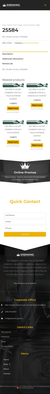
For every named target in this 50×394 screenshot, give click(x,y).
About (6, 369)
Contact (6, 374)
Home (4, 25)
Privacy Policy (7, 346)
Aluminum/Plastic (29, 25)
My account (6, 332)
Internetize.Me (27, 388)
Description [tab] (7, 54)
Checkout (5, 337)
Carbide (19, 25)
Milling (10, 25)
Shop (3, 342)
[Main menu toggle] (45, 5)
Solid (14, 25)
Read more (13, 108)
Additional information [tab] (12, 59)
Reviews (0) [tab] (7, 64)
